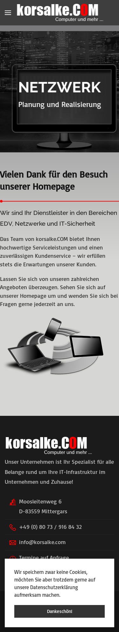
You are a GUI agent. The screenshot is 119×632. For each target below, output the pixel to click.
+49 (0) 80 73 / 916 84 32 (50, 526)
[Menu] (8, 12)
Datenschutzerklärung (54, 587)
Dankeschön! (59, 611)
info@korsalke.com (42, 541)
